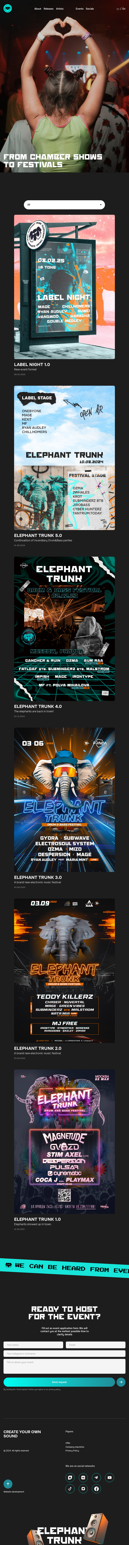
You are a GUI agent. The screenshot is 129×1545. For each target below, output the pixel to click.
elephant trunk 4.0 (38, 706)
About (37, 8)
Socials (90, 8)
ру (118, 8)
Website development (14, 1492)
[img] (8, 8)
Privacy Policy (72, 1451)
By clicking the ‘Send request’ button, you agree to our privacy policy (32, 1389)
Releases (48, 8)
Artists (59, 8)
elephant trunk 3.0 (38, 877)
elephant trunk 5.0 (38, 535)
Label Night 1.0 (32, 364)
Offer (68, 1443)
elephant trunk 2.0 (37, 1048)
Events (79, 8)
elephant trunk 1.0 (37, 1219)
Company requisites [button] (75, 1447)
